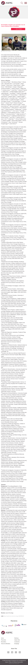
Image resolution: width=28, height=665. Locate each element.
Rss (20, 652)
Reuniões (3, 641)
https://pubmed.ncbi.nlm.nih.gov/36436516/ (14, 616)
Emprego (16, 643)
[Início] (7, 3)
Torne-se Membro (5, 643)
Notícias (16, 638)
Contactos (17, 641)
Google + (16, 652)
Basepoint (17, 663)
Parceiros (3, 640)
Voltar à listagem (19, 29)
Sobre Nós (17, 640)
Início (2, 638)
